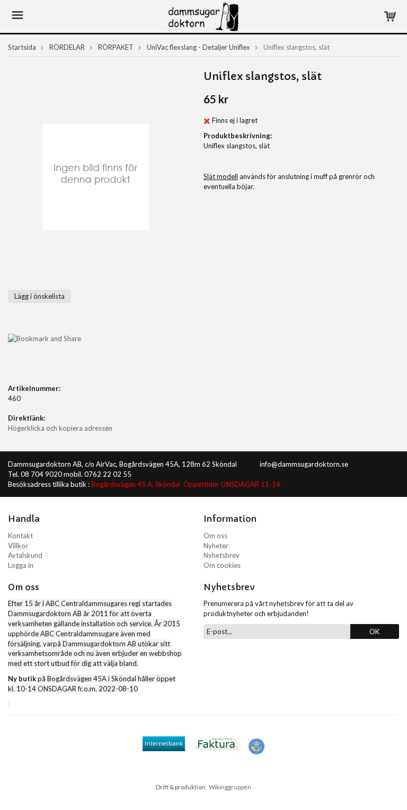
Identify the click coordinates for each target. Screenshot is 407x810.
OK (374, 631)
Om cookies (222, 565)
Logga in (20, 565)
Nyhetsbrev (222, 555)
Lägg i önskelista (39, 296)
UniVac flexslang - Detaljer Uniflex (198, 47)
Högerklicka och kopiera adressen (60, 428)
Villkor (18, 545)
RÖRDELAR (67, 47)
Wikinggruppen (230, 787)
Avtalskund (25, 555)
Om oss (215, 535)
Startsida (22, 47)
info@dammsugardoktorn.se (304, 464)
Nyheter (216, 545)
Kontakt (20, 535)
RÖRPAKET (116, 47)
